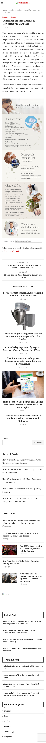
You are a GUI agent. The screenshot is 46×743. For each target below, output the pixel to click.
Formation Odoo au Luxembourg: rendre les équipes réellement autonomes (31, 577)
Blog (6, 716)
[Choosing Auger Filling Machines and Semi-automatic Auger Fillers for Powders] (23, 316)
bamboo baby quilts (12, 251)
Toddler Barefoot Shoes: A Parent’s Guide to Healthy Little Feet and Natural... (23, 418)
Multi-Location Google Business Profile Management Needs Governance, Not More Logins (23, 405)
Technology (9, 732)
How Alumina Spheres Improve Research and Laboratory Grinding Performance (23, 361)
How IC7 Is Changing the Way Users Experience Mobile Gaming (31, 548)
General (7, 726)
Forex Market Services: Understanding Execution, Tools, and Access (20, 534)
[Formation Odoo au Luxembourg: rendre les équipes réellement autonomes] (9, 578)
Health (7, 721)
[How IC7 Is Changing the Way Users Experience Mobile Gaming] (9, 550)
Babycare (8, 737)
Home (4, 10)
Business (8, 711)
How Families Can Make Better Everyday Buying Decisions (20, 562)
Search (5, 438)
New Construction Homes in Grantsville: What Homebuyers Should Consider (21, 522)
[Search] (43, 3)
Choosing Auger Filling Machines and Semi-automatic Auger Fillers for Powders (23, 336)
